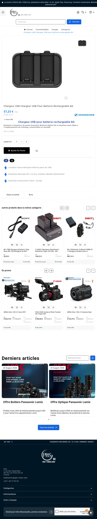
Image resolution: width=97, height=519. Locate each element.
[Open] (3, 12)
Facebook (6, 160)
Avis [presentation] (31, 195)
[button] (48, 419)
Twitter (12, 160)
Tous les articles (47, 427)
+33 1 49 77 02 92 (11, 481)
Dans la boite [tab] (13, 195)
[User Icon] (78, 12)
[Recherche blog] (92, 358)
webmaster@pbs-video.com (15, 478)
